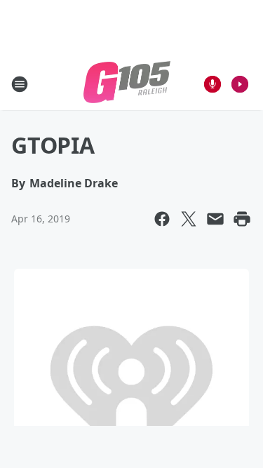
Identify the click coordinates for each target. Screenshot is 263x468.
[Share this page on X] (188, 219)
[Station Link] (126, 84)
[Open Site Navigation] (19, 84)
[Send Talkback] (212, 84)
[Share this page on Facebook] (162, 219)
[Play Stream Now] (239, 84)
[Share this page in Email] (215, 219)
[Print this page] (242, 219)
